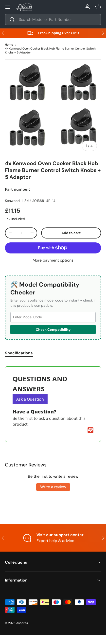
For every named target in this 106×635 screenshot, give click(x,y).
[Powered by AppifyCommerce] (90, 430)
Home (9, 45)
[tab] (19, 352)
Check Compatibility (53, 329)
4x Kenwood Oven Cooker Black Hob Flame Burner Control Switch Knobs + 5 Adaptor (50, 50)
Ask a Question (30, 399)
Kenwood (12, 200)
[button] (98, 6)
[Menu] (7, 6)
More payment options (53, 260)
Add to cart (71, 233)
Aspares (22, 623)
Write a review (53, 486)
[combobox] (53, 19)
